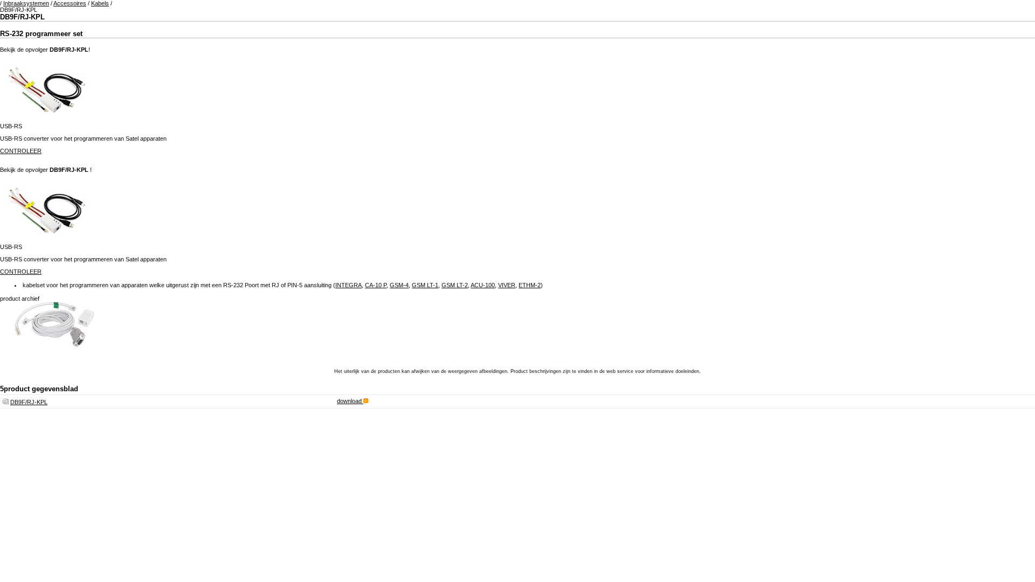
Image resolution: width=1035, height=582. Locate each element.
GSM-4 (399, 285)
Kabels (100, 3)
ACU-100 (483, 285)
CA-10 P (376, 285)
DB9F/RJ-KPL (28, 402)
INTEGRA (348, 285)
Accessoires (69, 3)
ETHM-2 (530, 285)
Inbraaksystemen (26, 3)
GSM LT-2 (454, 285)
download (350, 401)
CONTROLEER (21, 151)
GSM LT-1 (425, 285)
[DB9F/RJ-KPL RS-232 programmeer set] (54, 355)
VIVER (506, 285)
